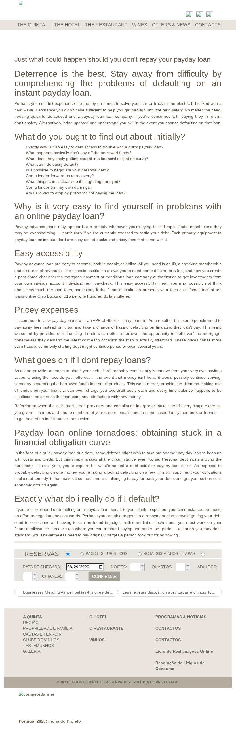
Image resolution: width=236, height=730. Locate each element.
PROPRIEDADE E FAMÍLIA (47, 628)
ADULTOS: (207, 567)
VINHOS (96, 640)
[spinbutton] (135, 567)
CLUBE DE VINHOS (41, 640)
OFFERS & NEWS (171, 24)
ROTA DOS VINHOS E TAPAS (169, 553)
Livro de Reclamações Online (184, 651)
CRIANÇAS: (53, 576)
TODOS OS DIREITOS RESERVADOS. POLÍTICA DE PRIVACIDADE (125, 682)
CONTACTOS (168, 628)
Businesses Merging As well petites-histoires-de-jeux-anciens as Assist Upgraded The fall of (70, 592)
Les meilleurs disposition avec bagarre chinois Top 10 (171, 592)
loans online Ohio (30, 296)
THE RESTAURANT (106, 24)
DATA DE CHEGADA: (42, 567)
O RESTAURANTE (106, 628)
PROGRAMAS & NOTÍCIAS (180, 617)
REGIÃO (31, 622)
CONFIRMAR (104, 576)
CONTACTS (208, 24)
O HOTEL (98, 617)
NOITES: (119, 567)
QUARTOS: (162, 567)
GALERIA (31, 651)
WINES (139, 24)
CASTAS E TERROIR (42, 634)
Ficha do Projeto (64, 721)
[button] (142, 565)
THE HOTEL (67, 24)
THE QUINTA (31, 24)
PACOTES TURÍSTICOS (106, 553)
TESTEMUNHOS (38, 645)
